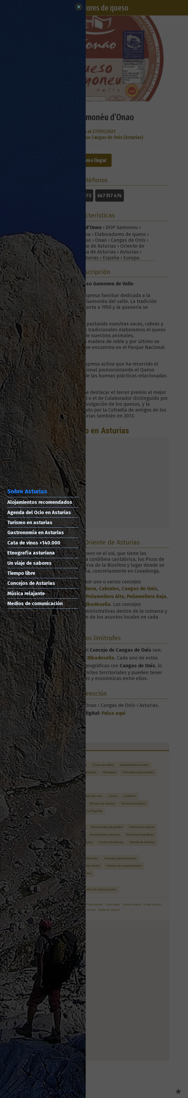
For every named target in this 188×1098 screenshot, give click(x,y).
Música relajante (26, 593)
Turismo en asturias (29, 522)
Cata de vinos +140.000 (33, 543)
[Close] (79, 7)
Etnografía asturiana (31, 553)
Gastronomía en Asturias (35, 532)
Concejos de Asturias (31, 583)
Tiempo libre (21, 573)
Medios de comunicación (35, 603)
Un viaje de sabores (29, 563)
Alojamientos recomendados (39, 502)
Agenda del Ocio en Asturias (39, 512)
